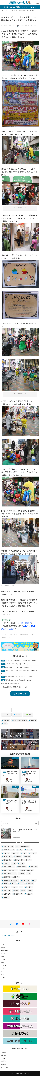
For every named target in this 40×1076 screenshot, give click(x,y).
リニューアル (7, 857)
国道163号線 (7, 860)
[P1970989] (20, 304)
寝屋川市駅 (33, 867)
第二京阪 (29, 887)
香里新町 (6, 897)
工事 (29, 873)
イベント (36, 26)
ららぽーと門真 (8, 846)
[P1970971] (20, 491)
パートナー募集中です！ (8, 935)
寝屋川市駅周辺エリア (20, 721)
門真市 (16, 890)
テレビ (24, 853)
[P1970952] (20, 150)
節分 (5, 724)
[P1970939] (20, 190)
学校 (14, 863)
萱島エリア (6, 890)
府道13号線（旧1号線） (10, 880)
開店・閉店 (4, 950)
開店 (30, 890)
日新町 (5, 884)
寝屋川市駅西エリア (9, 873)
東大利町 (33, 721)
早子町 (13, 884)
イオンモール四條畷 (23, 846)
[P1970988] (20, 273)
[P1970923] (20, 451)
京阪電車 (18, 857)
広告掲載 (3, 1064)
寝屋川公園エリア (8, 867)
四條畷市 (27, 857)
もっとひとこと (20, 693)
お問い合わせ (5, 1067)
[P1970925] (20, 532)
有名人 (22, 884)
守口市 (22, 863)
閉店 (23, 890)
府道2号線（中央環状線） (11, 877)
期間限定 (30, 884)
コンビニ (29, 850)
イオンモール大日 (8, 850)
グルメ (3, 953)
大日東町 (6, 863)
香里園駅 (29, 894)
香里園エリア (18, 894)
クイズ (3, 969)
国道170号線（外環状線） (23, 860)
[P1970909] (20, 374)
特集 (2, 956)
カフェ (20, 850)
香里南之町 (6, 894)
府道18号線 (25, 880)
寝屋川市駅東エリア (27, 870)
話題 (2, 962)
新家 (34, 880)
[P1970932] (20, 236)
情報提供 (3, 947)
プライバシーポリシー (7, 1058)
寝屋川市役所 (22, 867)
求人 (2, 972)
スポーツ (15, 853)
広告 (2, 975)
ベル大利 (6, 721)
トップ (3, 944)
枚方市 (15, 887)
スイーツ (6, 853)
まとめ (3, 960)
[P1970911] (20, 342)
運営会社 (3, 1061)
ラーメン (33, 853)
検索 (36, 823)
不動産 (3, 978)
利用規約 (3, 1055)
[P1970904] (20, 420)
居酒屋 (22, 873)
